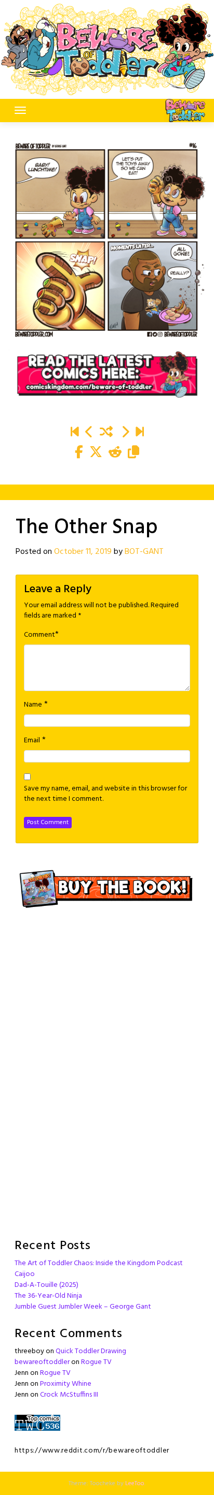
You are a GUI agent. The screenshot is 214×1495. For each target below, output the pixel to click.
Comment (39, 635)
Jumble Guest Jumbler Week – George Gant (83, 1307)
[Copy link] (133, 453)
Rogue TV (96, 1362)
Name (33, 705)
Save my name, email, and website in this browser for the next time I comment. (105, 794)
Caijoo (25, 1274)
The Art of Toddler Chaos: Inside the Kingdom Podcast (99, 1263)
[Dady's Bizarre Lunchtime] (125, 433)
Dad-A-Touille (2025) (46, 1285)
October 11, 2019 (83, 552)
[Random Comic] (106, 433)
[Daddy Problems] (89, 433)
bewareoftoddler (42, 1362)
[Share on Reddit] (115, 453)
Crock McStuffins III (69, 1395)
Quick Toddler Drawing (91, 1351)
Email (32, 741)
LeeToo (134, 1483)
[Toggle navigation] (20, 110)
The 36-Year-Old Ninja (48, 1296)
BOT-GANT (144, 552)
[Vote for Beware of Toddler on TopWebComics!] (37, 1423)
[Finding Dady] (75, 433)
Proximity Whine (65, 1384)
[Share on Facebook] (79, 453)
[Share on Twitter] (95, 453)
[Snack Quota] (140, 433)
